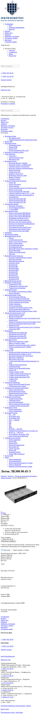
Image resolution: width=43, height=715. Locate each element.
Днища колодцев (14, 172)
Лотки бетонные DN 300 (17, 200)
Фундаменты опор (11, 413)
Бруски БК (12, 450)
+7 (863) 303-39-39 (7, 73)
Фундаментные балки (16, 245)
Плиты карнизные (15, 409)
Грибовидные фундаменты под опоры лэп (23, 431)
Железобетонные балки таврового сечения (23, 249)
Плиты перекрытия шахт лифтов (20, 347)
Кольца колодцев (14, 170)
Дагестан (12, 50)
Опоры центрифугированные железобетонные (25, 352)
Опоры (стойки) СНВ (16, 372)
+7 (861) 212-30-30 (7, 76)
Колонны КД (13, 275)
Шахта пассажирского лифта (18, 341)
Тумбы (11, 348)
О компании (9, 24)
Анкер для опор (14, 448)
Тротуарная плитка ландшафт (19, 231)
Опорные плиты (14, 179)
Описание (6, 550)
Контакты (8, 40)
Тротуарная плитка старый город (20, 227)
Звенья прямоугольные (16, 315)
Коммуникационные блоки (18, 393)
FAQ (10, 26)
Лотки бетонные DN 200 (17, 202)
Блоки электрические (16, 390)
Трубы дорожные (15, 304)
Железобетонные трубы (13, 295)
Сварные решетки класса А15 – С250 (21, 193)
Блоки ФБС (9, 141)
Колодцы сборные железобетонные (21, 168)
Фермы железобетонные (17, 252)
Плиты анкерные (14, 440)
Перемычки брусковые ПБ (18, 332)
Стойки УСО (13, 379)
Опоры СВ (12, 370)
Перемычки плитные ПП (17, 334)
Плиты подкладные (15, 190)
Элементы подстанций (12, 438)
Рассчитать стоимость (8, 541)
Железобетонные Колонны (14, 256)
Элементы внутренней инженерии (16, 388)
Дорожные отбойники (12, 382)
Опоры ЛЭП (9, 350)
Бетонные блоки (10, 136)
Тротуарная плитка (11, 211)
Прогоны (12, 254)
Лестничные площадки (17, 207)
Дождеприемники (15, 461)
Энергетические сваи (16, 157)
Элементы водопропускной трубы (20, 307)
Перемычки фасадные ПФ (18, 338)
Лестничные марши (11, 204)
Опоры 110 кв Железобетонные (19, 368)
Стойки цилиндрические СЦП (19, 377)
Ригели (11, 238)
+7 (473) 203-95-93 (7, 683)
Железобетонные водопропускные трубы (23, 311)
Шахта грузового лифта (17, 343)
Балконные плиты (11, 407)
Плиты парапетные (15, 411)
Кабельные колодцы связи (18, 175)
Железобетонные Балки (13, 236)
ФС (10, 425)
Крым (11, 54)
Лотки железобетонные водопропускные (23, 188)
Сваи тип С (13, 156)
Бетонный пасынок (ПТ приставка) (21, 356)
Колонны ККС (14, 268)
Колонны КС (13, 265)
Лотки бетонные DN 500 (17, 199)
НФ (10, 423)
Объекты (8, 35)
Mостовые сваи (14, 159)
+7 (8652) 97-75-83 (7, 697)
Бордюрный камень (11, 234)
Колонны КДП (14, 277)
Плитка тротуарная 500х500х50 (19, 213)
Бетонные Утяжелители (13, 282)
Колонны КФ (13, 273)
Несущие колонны (15, 259)
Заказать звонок (6, 80)
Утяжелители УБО (15, 284)
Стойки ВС (13, 381)
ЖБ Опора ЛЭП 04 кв (16, 359)
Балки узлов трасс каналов (18, 241)
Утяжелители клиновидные (18, 286)
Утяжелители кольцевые (17, 288)
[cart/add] (1, 511)
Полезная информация (16, 27)
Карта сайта (5, 709)
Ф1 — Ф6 (12, 415)
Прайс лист (9, 33)
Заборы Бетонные (11, 290)
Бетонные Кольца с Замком (18, 163)
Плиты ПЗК (9, 456)
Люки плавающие (15, 464)
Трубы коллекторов (15, 306)
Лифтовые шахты (11, 340)
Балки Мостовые (14, 250)
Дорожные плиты (15, 145)
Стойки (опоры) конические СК (20, 373)
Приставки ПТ (14, 447)
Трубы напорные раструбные (19, 302)
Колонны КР (13, 272)
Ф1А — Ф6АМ (14, 420)
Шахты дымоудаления (16, 395)
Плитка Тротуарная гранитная (19, 220)
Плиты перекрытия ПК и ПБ (18, 150)
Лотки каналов (14, 186)
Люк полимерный (15, 459)
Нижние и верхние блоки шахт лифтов (22, 345)
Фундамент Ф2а (14, 416)
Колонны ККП (14, 270)
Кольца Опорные (14, 177)
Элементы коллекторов (13, 397)
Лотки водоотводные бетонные (15, 181)
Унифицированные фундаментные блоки (23, 140)
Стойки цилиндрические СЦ (19, 375)
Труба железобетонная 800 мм (19, 298)
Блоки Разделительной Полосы (19, 384)
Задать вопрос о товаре (21, 550)
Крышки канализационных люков (20, 466)
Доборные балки (14, 400)
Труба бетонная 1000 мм (17, 297)
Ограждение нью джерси (17, 386)
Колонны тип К (14, 263)
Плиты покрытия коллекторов (19, 404)
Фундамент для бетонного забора (20, 291)
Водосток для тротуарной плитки (20, 222)
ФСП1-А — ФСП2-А (16, 432)
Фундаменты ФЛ (14, 138)
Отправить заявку (11, 42)
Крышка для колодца (16, 174)
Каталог (7, 31)
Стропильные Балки (16, 240)
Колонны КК (13, 266)
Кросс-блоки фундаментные (18, 436)
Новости (12, 29)
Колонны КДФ (14, 279)
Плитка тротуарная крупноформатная (22, 224)
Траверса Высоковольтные (18, 365)
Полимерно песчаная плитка (18, 218)
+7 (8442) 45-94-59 (7, 690)
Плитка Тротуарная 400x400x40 (19, 216)
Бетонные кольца (10, 161)
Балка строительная (15, 243)
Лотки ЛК (12, 182)
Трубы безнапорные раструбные (20, 300)
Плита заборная (14, 293)
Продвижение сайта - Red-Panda (12, 712)
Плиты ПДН (13, 147)
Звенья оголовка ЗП (15, 316)
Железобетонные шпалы (13, 281)
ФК (10, 422)
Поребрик (8, 232)
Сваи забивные (10, 154)
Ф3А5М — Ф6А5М (15, 429)
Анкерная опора (14, 366)
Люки (7, 457)
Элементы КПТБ (14, 452)
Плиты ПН (12, 441)
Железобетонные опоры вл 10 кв (20, 354)
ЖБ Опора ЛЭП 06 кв (16, 357)
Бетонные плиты (10, 143)
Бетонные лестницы (16, 206)
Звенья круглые (14, 325)
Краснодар (12, 56)
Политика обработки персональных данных (16, 706)
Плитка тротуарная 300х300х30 (19, 215)
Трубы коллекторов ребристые (19, 309)
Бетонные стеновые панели (14, 152)
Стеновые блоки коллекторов (19, 406)
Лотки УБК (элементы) (17, 454)
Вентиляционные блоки (17, 391)
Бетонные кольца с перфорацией (20, 165)
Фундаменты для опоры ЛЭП (19, 434)
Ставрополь (13, 52)
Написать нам (5, 90)
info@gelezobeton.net (8, 656)
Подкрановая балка (15, 247)
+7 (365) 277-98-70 (7, 676)
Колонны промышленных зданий (20, 257)
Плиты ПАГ (13, 149)
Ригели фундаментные (16, 445)
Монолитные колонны (16, 261)
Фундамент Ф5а (14, 418)
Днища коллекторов (15, 398)
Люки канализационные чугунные (21, 463)
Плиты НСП (13, 443)
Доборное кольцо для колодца (19, 166)
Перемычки (9, 331)
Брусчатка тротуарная (16, 225)
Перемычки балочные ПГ (17, 336)
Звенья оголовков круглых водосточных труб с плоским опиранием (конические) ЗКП (25, 322)
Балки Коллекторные (16, 402)
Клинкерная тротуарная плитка (19, 229)
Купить (3, 513)
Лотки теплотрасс (15, 184)
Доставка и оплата (11, 38)
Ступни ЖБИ (13, 209)
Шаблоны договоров (12, 36)
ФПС (10, 427)
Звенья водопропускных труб (15, 313)
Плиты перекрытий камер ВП (19, 191)
